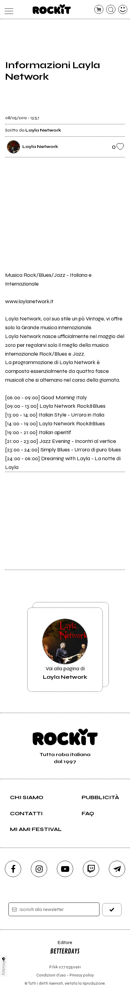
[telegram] (117, 869)
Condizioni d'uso (51, 975)
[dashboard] (123, 9)
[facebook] (13, 869)
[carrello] (99, 9)
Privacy (3, 968)
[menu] (7, 9)
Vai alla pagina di (65, 672)
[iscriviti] (112, 909)
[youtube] (65, 869)
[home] (52, 9)
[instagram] (39, 869)
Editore (61, 945)
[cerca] (110, 9)
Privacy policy (82, 975)
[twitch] (91, 869)
